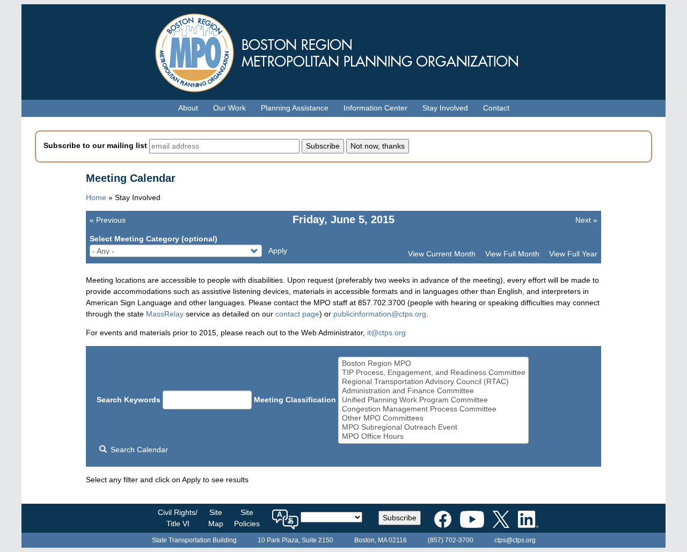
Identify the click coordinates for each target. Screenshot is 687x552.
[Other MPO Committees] (434, 418)
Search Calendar (138, 449)
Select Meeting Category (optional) (153, 238)
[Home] (343, 50)
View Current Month (442, 253)
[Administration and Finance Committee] (434, 390)
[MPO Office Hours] (434, 436)
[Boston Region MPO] (434, 363)
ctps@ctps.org (515, 540)
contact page (297, 314)
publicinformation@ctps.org (379, 314)
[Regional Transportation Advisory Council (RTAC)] (434, 381)
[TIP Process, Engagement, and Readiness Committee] (434, 372)
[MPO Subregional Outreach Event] (434, 427)
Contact (496, 108)
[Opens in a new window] (443, 517)
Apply (277, 250)
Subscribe (399, 517)
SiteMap (215, 518)
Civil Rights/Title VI (178, 518)
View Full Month (512, 253)
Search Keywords (128, 399)
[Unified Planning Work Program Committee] (434, 399)
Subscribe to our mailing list (95, 145)
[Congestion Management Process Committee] (434, 409)
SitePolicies (247, 518)
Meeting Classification (295, 399)
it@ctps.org (386, 332)
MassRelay (165, 314)
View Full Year (573, 253)
